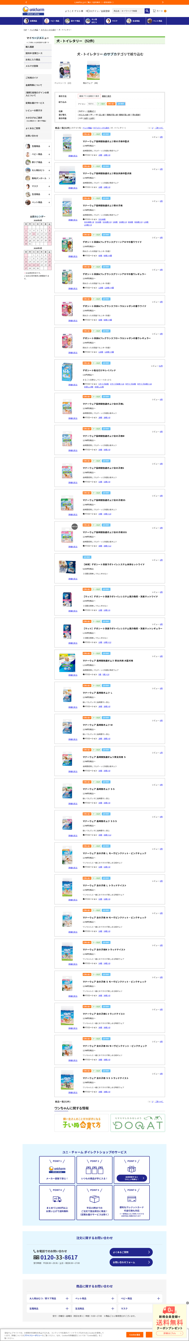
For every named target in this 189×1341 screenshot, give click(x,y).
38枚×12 (107, 545)
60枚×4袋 (108, 255)
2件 (161, 560)
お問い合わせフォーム (124, 1262)
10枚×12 (107, 642)
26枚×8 (107, 706)
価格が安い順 (112, 114)
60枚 (100, 255)
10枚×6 (107, 610)
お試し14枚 (88, 386)
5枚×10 (106, 674)
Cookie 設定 (134, 1334)
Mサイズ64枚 (130, 384)
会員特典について (34, 85)
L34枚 (146, 222)
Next (163, 2)
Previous (26, 2)
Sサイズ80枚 (104, 384)
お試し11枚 (99, 386)
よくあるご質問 (33, 128)
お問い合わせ (32, 135)
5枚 (100, 674)
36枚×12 (107, 835)
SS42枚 (98, 222)
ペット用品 (34, 30)
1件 (161, 752)
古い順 (101, 114)
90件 (86, 118)
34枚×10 (107, 513)
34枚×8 (107, 931)
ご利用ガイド (32, 77)
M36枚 (130, 222)
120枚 (101, 287)
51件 (161, 366)
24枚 (100, 155)
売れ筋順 (136, 114)
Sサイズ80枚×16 (117, 384)
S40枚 (115, 222)
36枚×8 (107, 995)
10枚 (100, 610)
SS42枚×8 (107, 222)
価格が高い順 (124, 114)
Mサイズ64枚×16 (144, 384)
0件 (161, 137)
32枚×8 (107, 481)
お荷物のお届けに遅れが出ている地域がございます (94, 2)
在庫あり (91, 111)
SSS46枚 (102, 219)
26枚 (100, 706)
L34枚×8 (88, 225)
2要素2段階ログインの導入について (37, 94)
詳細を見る (72, 155)
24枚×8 (107, 155)
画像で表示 (106, 96)
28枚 (100, 417)
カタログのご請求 (36, 119)
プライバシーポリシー (33, 1335)
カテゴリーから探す (48, 30)
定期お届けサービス (35, 102)
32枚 (100, 481)
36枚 (100, 835)
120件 (91, 118)
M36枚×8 (138, 222)
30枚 (100, 449)
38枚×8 (107, 1059)
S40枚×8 (123, 222)
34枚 (100, 513)
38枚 (100, 545)
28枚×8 (107, 417)
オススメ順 (83, 114)
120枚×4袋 (109, 287)
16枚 (100, 187)
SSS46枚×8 (89, 222)
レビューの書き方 (34, 110)
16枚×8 (107, 187)
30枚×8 (107, 449)
